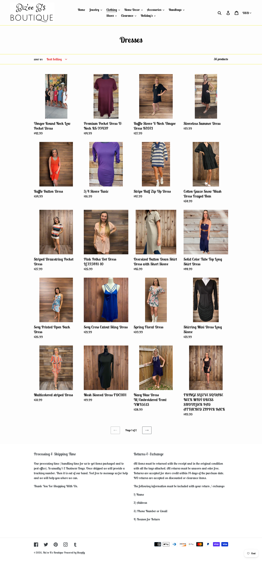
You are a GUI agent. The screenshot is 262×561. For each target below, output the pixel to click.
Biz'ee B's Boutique (53, 552)
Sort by (38, 59)
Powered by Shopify (74, 552)
